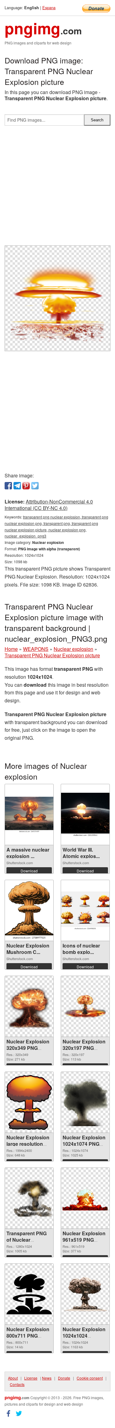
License (30, 1378)
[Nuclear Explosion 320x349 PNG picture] (29, 1006)
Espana (49, 7)
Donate (64, 1378)
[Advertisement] (57, 188)
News (47, 1378)
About (13, 1378)
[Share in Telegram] (17, 485)
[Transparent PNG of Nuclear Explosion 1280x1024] (29, 1198)
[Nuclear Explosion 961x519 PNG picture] (85, 1198)
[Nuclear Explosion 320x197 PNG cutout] (85, 1006)
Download (29, 870)
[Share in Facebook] (8, 485)
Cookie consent (90, 1378)
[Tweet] (35, 485)
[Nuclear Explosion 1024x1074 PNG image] (85, 1102)
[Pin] (26, 485)
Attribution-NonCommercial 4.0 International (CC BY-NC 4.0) (49, 504)
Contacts (17, 1384)
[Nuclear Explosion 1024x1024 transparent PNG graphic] (85, 1294)
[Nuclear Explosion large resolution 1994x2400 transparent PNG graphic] (29, 1102)
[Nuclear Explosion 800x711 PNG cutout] (29, 1294)
